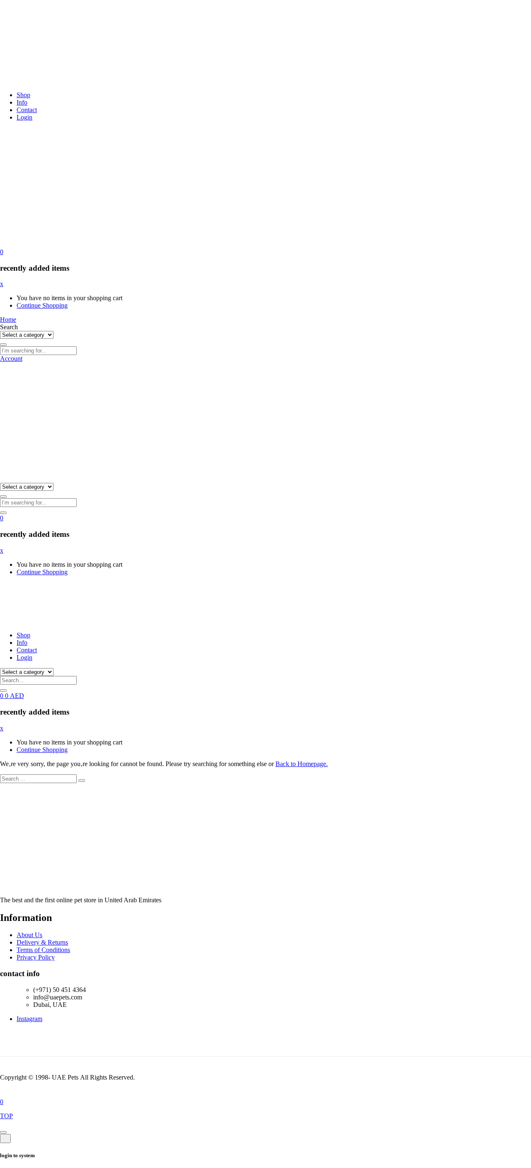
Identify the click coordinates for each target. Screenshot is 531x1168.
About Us (29, 934)
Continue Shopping (42, 305)
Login (24, 117)
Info (22, 102)
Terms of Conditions (43, 949)
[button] (1, 251)
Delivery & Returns (42, 942)
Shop (23, 94)
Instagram (29, 1018)
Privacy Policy (36, 957)
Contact (27, 109)
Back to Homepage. (301, 763)
